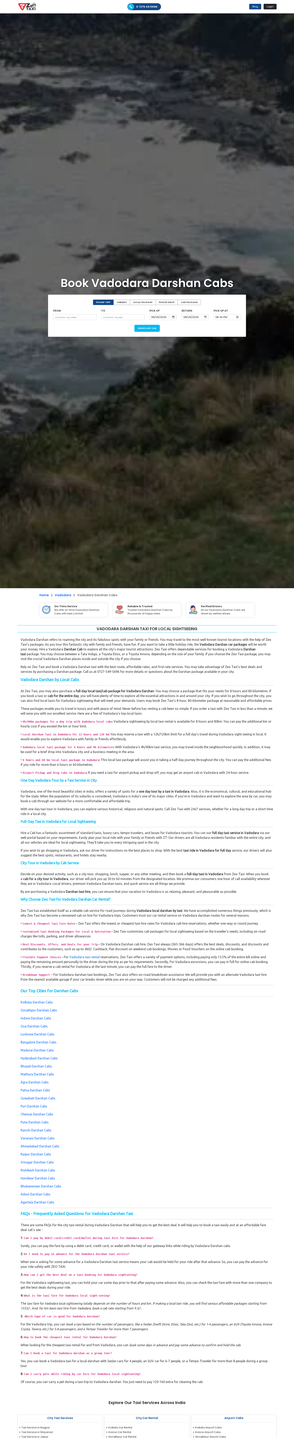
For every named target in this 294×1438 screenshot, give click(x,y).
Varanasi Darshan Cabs (38, 1138)
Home (44, 595)
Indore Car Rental (119, 1432)
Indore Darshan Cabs (36, 1018)
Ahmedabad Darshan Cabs (40, 1146)
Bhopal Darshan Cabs (36, 1066)
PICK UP (154, 310)
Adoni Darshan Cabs (35, 1194)
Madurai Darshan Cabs (37, 1050)
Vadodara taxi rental (84, 957)
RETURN (187, 310)
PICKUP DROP (166, 302)
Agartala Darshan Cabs (37, 1202)
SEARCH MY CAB (147, 328)
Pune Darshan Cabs (35, 1122)
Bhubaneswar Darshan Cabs (41, 1186)
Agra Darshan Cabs (35, 1082)
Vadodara (63, 595)
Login (270, 6)
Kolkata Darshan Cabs (37, 1002)
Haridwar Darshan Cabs (38, 1178)
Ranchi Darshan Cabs (36, 1130)
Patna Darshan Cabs (35, 1090)
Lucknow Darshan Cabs (37, 1034)
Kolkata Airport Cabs (208, 1427)
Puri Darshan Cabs (34, 1106)
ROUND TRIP (103, 302)
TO (103, 310)
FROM (57, 310)
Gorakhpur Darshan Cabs (39, 1010)
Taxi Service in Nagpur (35, 1427)
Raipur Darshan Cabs (36, 1154)
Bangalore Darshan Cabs (38, 1042)
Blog (255, 6)
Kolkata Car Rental (120, 1427)
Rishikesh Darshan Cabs (38, 1170)
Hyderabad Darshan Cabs (39, 1058)
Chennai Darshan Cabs (37, 1114)
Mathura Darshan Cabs (37, 1074)
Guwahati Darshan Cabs (38, 1098)
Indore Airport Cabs (208, 1432)
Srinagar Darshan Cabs (37, 1162)
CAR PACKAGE (189, 302)
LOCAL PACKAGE (142, 302)
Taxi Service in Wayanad (37, 1432)
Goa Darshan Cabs (34, 1026)
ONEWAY (122, 302)
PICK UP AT (221, 310)
